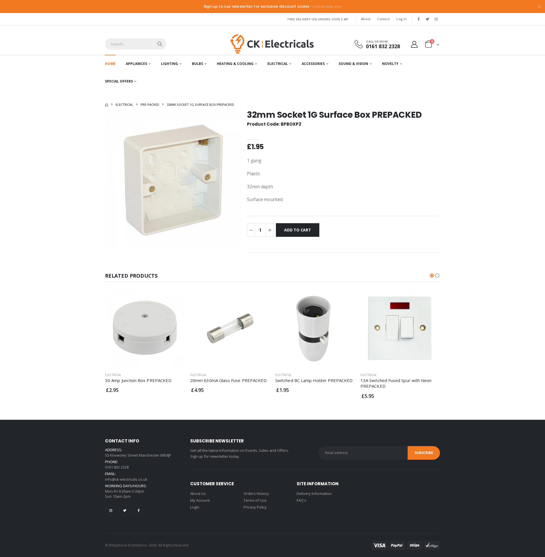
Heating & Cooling (235, 63)
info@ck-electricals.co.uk (126, 479)
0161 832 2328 (383, 46)
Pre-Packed (150, 104)
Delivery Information (314, 493)
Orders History (256, 493)
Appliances (136, 63)
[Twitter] (124, 510)
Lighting (169, 63)
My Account (200, 500)
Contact (383, 19)
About (365, 19)
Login (194, 507)
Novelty (390, 63)
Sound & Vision (353, 63)
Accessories (313, 63)
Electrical (277, 63)
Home (110, 63)
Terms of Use (255, 500)
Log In (402, 19)
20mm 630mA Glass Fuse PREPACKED (228, 380)
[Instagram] (110, 510)
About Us (198, 493)
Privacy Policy (255, 507)
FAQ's (301, 500)
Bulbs (197, 63)
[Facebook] (138, 510)
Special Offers (119, 81)
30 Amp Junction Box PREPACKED (138, 380)
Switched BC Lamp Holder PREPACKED (314, 380)
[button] (432, 45)
